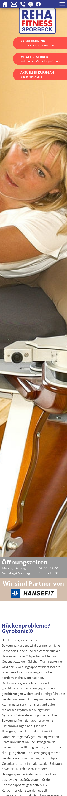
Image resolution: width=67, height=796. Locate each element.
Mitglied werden (40, 59)
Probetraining (37, 43)
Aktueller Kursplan (37, 74)
